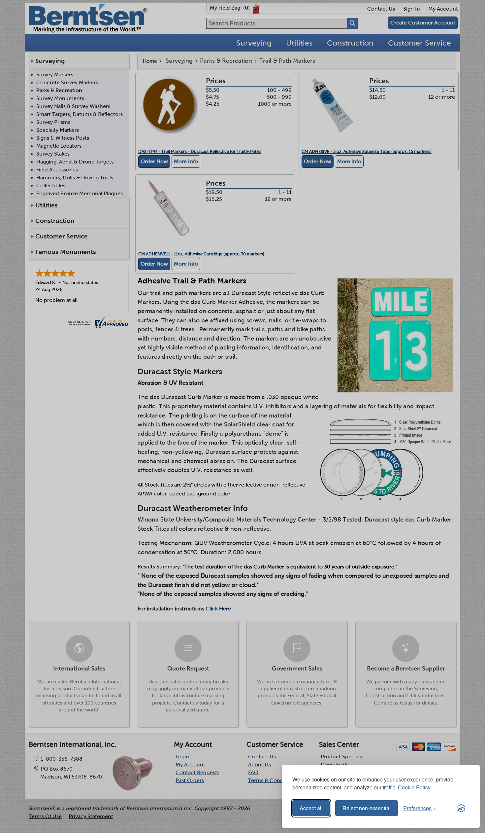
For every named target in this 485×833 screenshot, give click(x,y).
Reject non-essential (366, 808)
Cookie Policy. (415, 787)
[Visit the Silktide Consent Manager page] (461, 808)
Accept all (311, 808)
